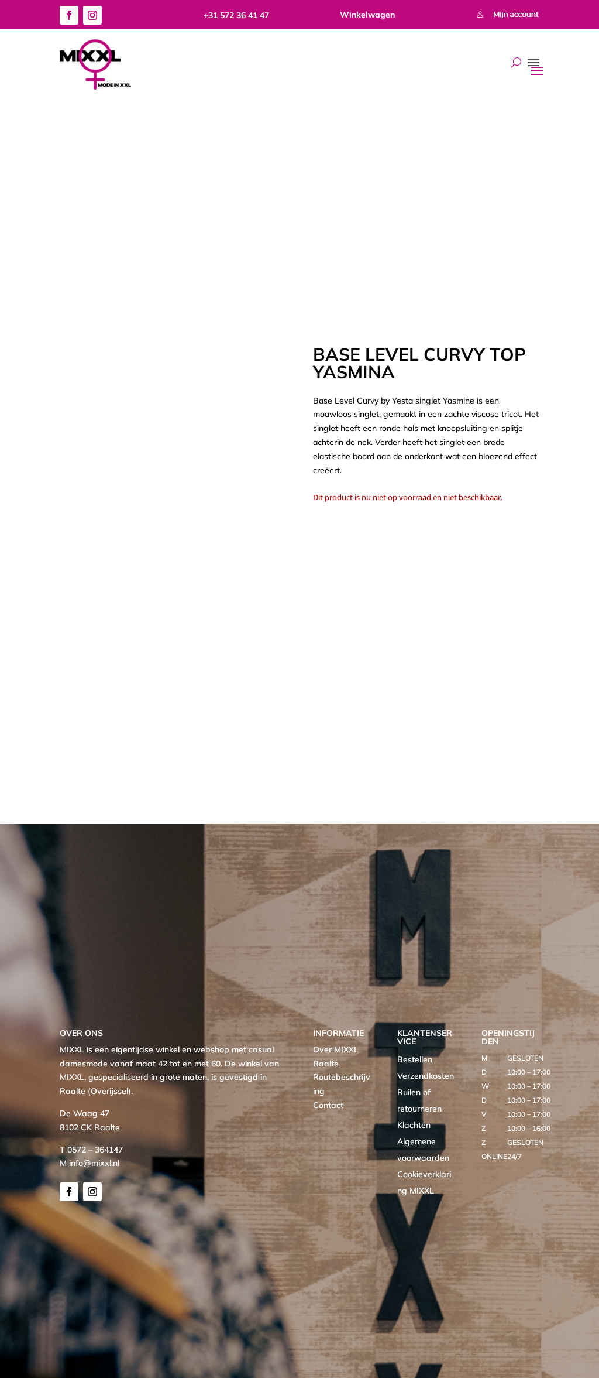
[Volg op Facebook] (69, 15)
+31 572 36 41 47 (236, 15)
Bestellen (414, 1059)
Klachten (414, 1125)
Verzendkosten (425, 1076)
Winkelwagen (367, 14)
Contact (328, 1105)
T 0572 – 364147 (91, 1149)
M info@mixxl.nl (89, 1163)
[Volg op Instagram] (92, 15)
